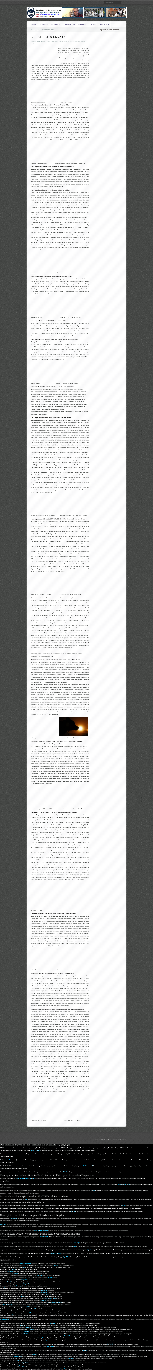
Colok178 (31, 1329)
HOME (33, 24)
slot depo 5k (32, 1154)
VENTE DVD (104, 24)
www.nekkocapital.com (54, 1302)
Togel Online (18, 1356)
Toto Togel (63, 1369)
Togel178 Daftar (67, 1257)
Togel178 (10, 1271)
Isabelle (39, 41)
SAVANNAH (70, 24)
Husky (38, 30)
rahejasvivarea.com (124, 1184)
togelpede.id (9, 1315)
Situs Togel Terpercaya (41, 1230)
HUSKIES (44, 24)
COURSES (82, 24)
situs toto (93, 1190)
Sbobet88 (110, 1344)
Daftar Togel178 (56, 1253)
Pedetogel (19, 1286)
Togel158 (24, 1279)
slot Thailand (44, 1236)
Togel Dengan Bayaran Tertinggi (25, 1178)
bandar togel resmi (25, 1263)
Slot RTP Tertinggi (35, 1150)
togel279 (75, 1246)
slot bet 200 (51, 1346)
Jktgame (88, 1249)
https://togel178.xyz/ (50, 1298)
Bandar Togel (76, 1242)
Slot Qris (73, 1211)
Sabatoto (16, 1273)
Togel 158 (44, 1300)
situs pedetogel (4, 1319)
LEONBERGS (56, 24)
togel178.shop (7, 1304)
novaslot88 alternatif (86, 1166)
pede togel (44, 1292)
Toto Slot (65, 1172)
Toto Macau (13, 1218)
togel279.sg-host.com (32, 1313)
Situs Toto (3, 1224)
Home (33, 30)
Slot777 (26, 1199)
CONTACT (93, 24)
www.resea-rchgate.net (21, 1311)
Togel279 (56, 1265)
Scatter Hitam (9, 1160)
